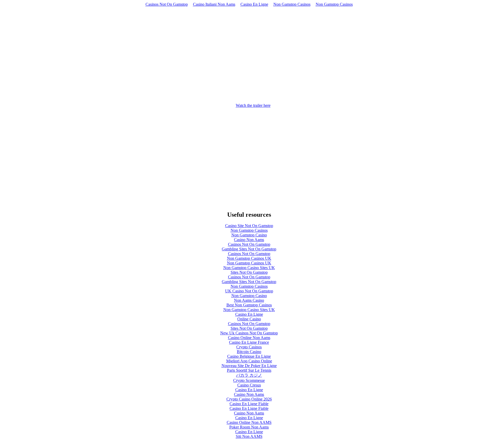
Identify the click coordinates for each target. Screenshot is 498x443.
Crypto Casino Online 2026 (249, 399)
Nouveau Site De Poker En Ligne (249, 365)
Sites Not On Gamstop (249, 272)
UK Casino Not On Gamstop (249, 291)
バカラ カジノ (249, 375)
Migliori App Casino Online (249, 361)
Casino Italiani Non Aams (214, 4)
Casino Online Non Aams (249, 337)
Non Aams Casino (249, 300)
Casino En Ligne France (249, 342)
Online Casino (249, 319)
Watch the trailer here (253, 105)
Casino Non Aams (249, 239)
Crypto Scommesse (249, 380)
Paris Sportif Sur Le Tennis (249, 370)
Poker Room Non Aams (249, 427)
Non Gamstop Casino (249, 235)
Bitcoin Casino (249, 351)
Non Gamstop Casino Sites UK (249, 267)
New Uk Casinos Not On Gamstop (249, 333)
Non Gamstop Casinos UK (249, 258)
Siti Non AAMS (249, 436)
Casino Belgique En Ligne (249, 356)
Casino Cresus (249, 385)
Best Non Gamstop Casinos (249, 305)
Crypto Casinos (249, 347)
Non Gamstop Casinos (291, 4)
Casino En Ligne (254, 4)
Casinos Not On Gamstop (167, 4)
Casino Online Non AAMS (249, 422)
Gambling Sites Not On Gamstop (249, 249)
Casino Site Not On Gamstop (249, 225)
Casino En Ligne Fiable (249, 404)
